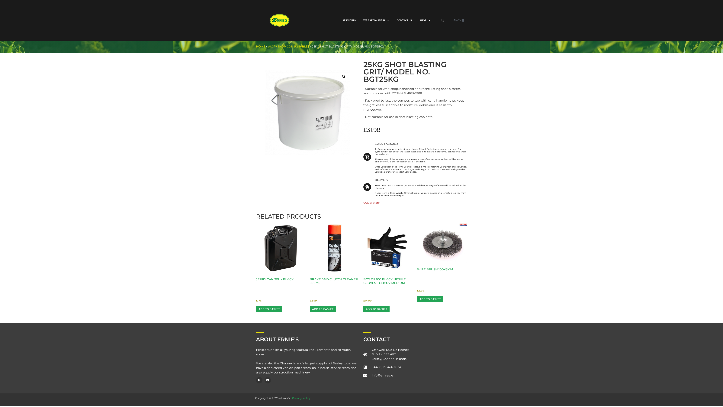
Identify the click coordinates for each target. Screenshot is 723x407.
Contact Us (404, 20)
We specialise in (374, 20)
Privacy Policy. (301, 398)
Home (260, 46)
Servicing (349, 20)
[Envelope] (268, 380)
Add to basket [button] (269, 309)
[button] (442, 20)
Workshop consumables (288, 46)
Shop (422, 20)
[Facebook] (259, 380)
